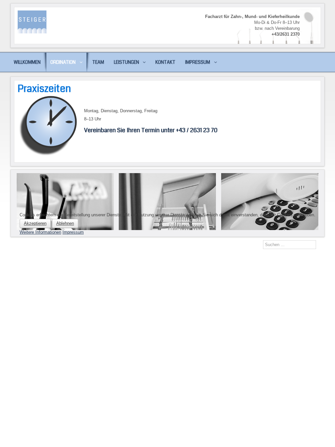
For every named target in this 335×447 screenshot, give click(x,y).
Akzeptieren (35, 223)
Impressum (73, 232)
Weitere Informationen (40, 232)
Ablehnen (65, 223)
